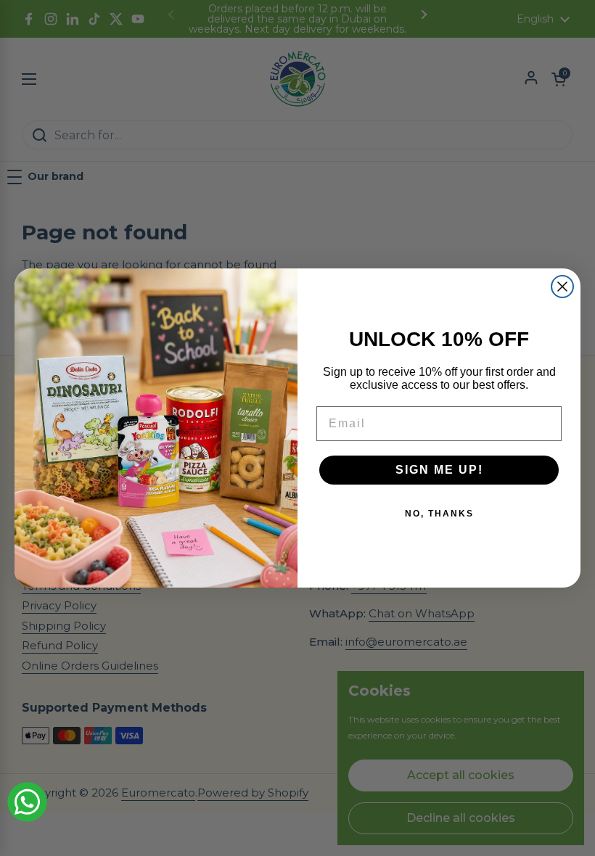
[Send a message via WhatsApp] (27, 802)
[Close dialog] (562, 286)
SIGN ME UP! (439, 470)
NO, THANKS (439, 514)
